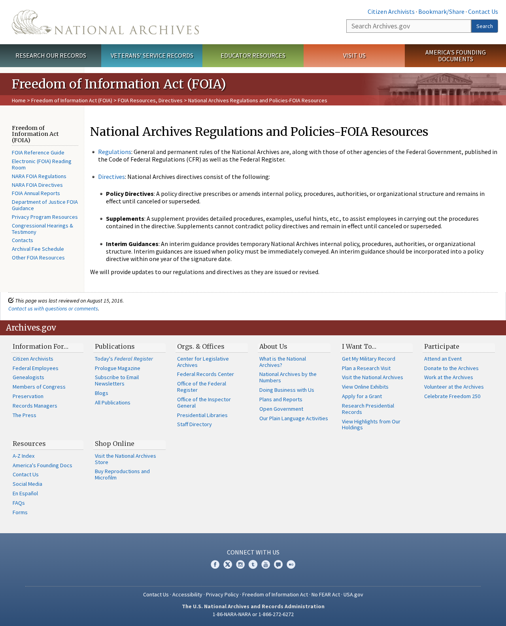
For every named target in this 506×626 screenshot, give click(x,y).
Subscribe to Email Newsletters (117, 380)
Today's (124, 358)
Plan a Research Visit (366, 368)
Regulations (114, 152)
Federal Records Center (205, 374)
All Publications (112, 402)
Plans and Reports (280, 399)
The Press (24, 415)
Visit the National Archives (372, 377)
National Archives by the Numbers (288, 377)
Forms (20, 512)
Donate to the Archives (451, 368)
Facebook (215, 564)
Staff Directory (194, 424)
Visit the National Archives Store (125, 459)
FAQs (19, 502)
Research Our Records (50, 55)
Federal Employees (36, 368)
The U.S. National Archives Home (105, 22)
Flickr (291, 564)
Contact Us (483, 11)
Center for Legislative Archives (203, 361)
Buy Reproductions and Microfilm (122, 474)
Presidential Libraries (202, 415)
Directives (111, 176)
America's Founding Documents (455, 55)
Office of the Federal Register (201, 386)
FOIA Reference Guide (38, 152)
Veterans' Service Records (152, 55)
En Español (25, 493)
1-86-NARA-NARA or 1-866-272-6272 (253, 614)
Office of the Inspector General (204, 402)
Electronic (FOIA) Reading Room (42, 164)
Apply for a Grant (362, 396)
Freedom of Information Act (275, 594)
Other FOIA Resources (38, 257)
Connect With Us (253, 552)
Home (19, 100)
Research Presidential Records (368, 408)
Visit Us (354, 55)
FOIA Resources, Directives (150, 100)
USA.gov (353, 594)
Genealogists (28, 377)
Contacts (22, 240)
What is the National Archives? (282, 361)
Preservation (28, 396)
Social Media (27, 483)
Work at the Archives (448, 377)
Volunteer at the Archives (454, 386)
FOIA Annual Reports (36, 193)
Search (484, 26)
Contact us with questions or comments (53, 308)
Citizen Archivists (391, 11)
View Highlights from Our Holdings (371, 424)
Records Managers (35, 405)
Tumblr (253, 564)
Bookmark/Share (441, 11)
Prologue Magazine (117, 368)
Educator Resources (253, 55)
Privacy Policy (222, 594)
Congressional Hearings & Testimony (42, 228)
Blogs (101, 393)
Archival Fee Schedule (38, 248)
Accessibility (187, 594)
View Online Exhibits (365, 386)
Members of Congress (39, 386)
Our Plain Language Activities (293, 418)
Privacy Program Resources (45, 216)
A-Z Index (23, 455)
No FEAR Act (326, 594)
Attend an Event (443, 358)
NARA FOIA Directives (37, 184)
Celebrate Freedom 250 (452, 396)
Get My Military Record (368, 358)
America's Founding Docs (42, 465)
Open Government (281, 408)
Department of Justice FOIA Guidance (45, 205)
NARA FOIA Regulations (39, 176)
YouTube (265, 564)
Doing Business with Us (286, 389)
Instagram (240, 564)
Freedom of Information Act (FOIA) (71, 100)
